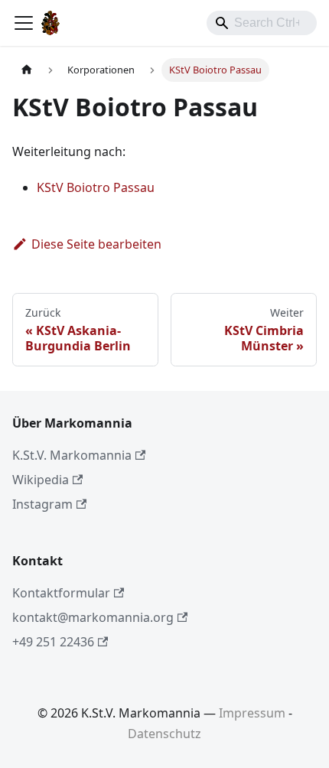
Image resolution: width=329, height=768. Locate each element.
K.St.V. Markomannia (72, 455)
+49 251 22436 (53, 641)
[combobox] (262, 23)
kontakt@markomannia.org (93, 617)
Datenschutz (164, 733)
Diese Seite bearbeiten (96, 244)
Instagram (42, 504)
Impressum (252, 713)
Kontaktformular (61, 592)
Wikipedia (40, 479)
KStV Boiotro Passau (96, 187)
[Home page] (26, 70)
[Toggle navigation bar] (23, 22)
